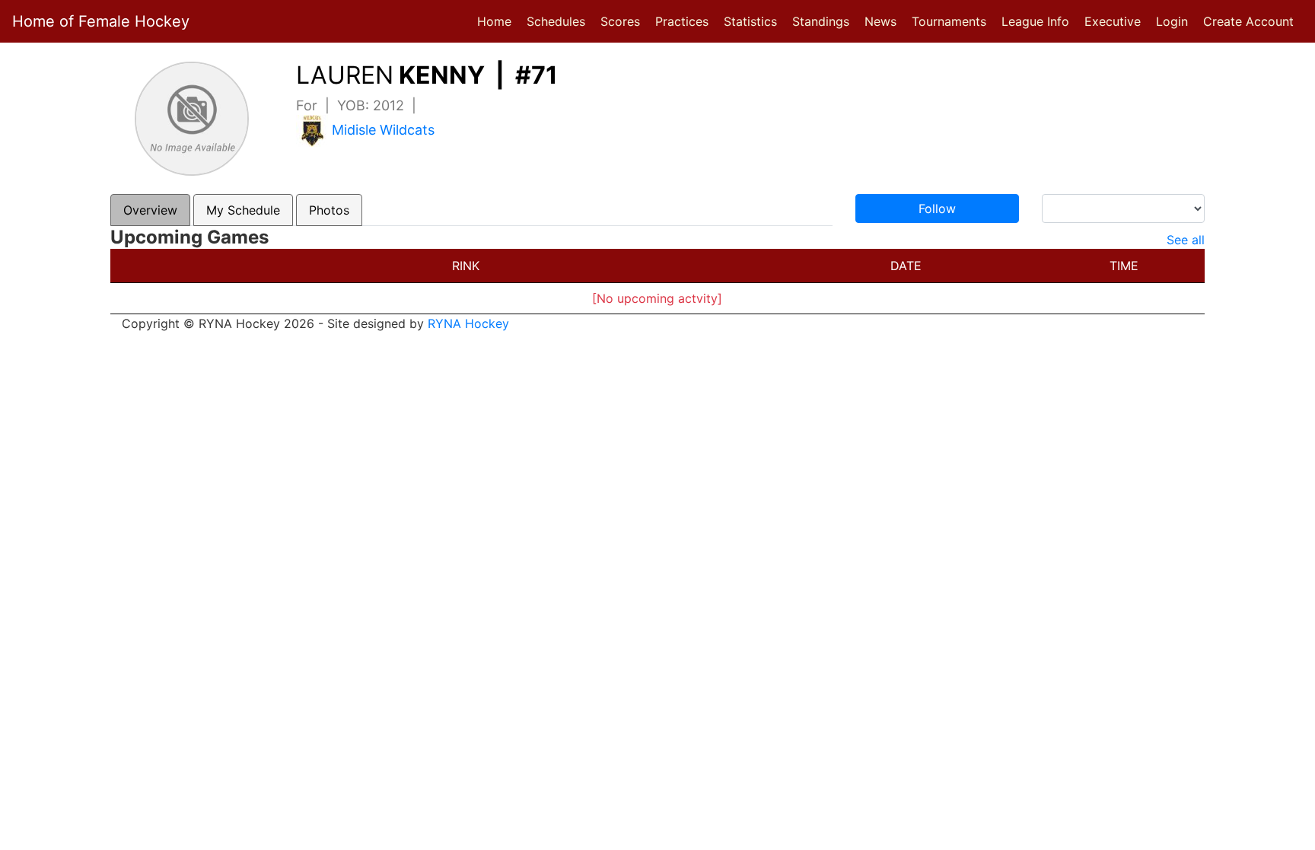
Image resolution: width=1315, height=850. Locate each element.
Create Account (1248, 21)
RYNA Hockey (468, 323)
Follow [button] (937, 208)
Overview (150, 210)
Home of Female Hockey (100, 21)
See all (1186, 239)
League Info (1035, 21)
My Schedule (243, 210)
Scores (623, 21)
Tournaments (949, 21)
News (880, 21)
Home (494, 21)
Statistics (753, 21)
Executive (1112, 21)
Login (1172, 21)
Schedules (556, 21)
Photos (329, 210)
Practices (685, 21)
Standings (820, 21)
